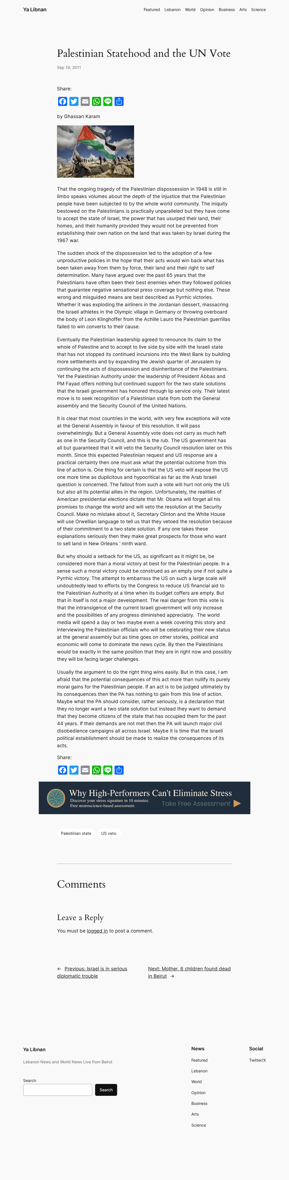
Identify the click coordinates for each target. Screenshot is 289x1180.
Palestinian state (76, 833)
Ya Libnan (35, 9)
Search (29, 1080)
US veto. (109, 833)
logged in (97, 931)
